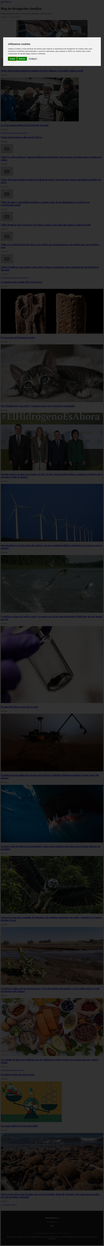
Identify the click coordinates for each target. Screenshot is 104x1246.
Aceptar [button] (12, 59)
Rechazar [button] (22, 59)
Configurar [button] (33, 59)
